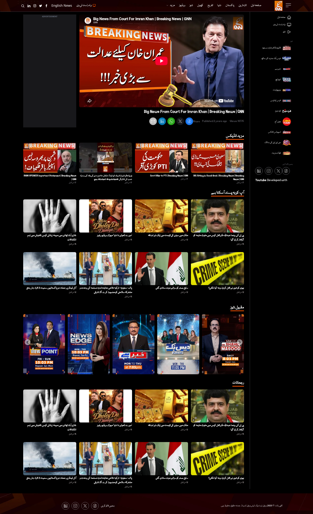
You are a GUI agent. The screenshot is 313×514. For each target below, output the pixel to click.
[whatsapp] (171, 121)
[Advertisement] (49, 73)
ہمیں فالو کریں (107, 506)
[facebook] (189, 121)
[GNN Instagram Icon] (34, 5)
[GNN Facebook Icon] (46, 5)
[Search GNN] (23, 6)
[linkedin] (162, 121)
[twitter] (180, 121)
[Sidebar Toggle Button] (288, 5)
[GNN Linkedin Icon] (29, 5)
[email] (153, 121)
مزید (172, 5)
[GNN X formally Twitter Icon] (40, 5)
